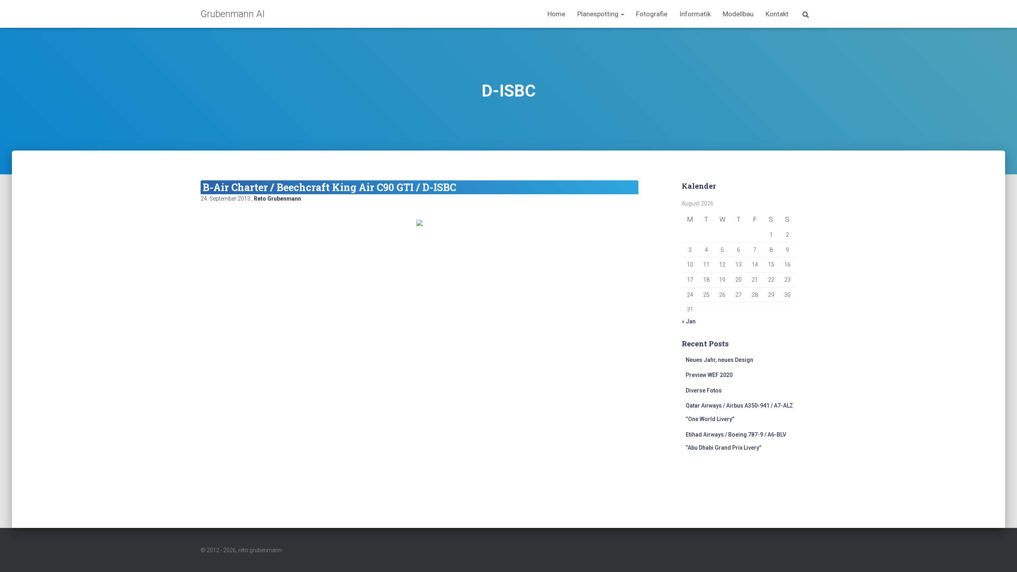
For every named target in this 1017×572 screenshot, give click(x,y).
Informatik (695, 14)
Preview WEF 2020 (709, 375)
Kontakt (777, 14)
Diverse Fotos (704, 390)
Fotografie (651, 14)
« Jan (689, 321)
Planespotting (598, 14)
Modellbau (738, 14)
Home (556, 14)
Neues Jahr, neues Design (719, 360)
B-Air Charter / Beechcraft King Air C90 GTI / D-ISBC (329, 187)
